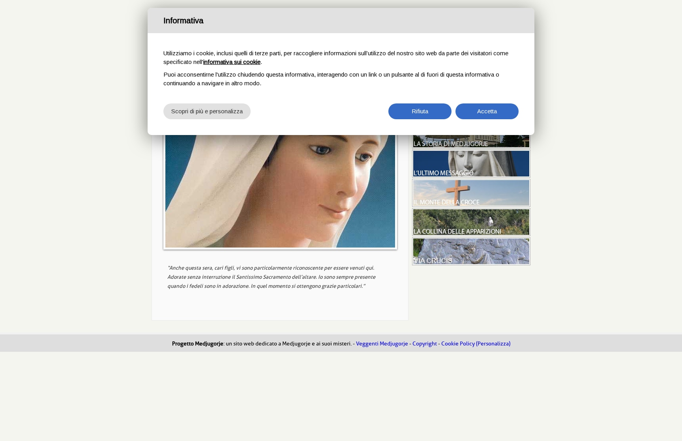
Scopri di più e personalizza (207, 111)
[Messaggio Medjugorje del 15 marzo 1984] (280, 184)
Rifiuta (420, 111)
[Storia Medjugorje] (471, 146)
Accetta (487, 111)
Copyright (424, 343)
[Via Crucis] (471, 263)
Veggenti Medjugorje (382, 343)
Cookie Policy (458, 343)
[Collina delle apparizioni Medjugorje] (471, 234)
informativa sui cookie (231, 61)
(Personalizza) (493, 343)
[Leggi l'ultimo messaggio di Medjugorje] (471, 176)
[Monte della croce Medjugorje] (471, 205)
